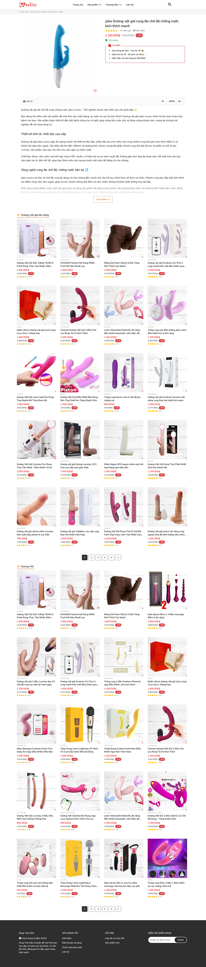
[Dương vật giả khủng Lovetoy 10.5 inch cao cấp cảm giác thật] (80, 439)
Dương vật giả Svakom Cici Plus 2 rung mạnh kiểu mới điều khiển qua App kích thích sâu (166, 265)
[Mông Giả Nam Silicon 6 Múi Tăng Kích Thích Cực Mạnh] (123, 238)
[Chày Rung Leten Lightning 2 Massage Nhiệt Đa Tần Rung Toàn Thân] (80, 858)
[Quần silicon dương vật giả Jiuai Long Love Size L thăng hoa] (36, 305)
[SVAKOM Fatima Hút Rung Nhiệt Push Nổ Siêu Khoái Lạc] (80, 238)
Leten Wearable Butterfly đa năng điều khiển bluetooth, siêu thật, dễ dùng (122, 333)
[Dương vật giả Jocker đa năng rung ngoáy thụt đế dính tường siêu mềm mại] (167, 507)
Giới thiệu (66, 938)
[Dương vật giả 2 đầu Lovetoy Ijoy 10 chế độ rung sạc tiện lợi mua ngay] (36, 657)
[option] (60, 55)
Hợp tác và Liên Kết (114, 938)
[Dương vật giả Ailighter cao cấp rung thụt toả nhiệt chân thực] (80, 507)
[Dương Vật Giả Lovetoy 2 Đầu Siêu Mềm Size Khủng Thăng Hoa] (36, 791)
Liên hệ (65, 951)
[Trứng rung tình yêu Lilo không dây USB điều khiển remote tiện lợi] (36, 858)
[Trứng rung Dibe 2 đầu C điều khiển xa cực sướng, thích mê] (167, 858)
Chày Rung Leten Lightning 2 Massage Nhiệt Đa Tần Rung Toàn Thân (78, 885)
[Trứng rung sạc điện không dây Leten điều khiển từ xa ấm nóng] (167, 305)
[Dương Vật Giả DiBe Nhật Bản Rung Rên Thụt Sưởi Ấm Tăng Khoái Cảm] (80, 372)
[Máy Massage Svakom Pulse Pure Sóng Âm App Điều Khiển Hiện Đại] (36, 724)
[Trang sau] (118, 557)
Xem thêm (101, 199)
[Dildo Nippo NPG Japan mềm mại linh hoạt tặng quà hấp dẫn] (123, 439)
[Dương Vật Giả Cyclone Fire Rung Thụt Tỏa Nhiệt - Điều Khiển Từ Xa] (36, 439)
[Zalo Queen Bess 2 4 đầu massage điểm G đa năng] (167, 589)
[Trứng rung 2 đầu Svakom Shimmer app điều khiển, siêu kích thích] (123, 657)
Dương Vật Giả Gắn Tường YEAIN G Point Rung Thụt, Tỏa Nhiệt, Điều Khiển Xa (35, 265)
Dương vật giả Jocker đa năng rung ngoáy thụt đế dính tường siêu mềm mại (166, 534)
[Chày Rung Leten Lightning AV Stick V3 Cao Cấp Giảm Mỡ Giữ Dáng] (80, 724)
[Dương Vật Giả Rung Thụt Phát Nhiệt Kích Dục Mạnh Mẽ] (167, 439)
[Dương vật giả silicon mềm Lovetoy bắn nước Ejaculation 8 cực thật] (36, 507)
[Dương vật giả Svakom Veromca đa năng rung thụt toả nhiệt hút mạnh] (167, 372)
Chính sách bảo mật (72, 947)
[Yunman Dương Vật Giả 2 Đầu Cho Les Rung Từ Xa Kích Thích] (80, 305)
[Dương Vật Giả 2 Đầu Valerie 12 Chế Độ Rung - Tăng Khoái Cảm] (167, 791)
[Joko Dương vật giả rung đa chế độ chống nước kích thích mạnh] (60, 55)
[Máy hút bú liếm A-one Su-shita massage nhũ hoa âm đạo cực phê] (123, 858)
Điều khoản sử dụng (72, 942)
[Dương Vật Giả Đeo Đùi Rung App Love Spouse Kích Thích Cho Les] (80, 791)
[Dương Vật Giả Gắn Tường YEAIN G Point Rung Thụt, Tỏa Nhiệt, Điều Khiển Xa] (36, 238)
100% (172, 101)
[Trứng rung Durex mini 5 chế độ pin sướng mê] (123, 372)
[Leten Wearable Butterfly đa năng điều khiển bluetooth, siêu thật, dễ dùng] (123, 305)
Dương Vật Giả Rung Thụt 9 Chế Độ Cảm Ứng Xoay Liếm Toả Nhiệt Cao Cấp (122, 534)
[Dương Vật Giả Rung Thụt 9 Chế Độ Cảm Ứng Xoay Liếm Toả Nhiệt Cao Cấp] (123, 507)
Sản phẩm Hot (112, 942)
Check (180, 939)
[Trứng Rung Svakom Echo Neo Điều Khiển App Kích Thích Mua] (123, 724)
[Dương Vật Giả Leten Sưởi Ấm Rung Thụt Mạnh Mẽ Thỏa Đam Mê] (36, 372)
